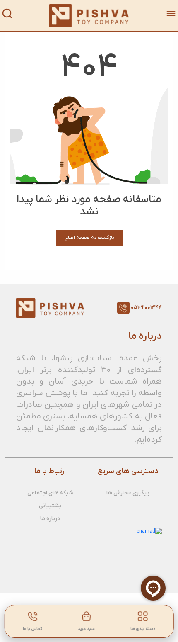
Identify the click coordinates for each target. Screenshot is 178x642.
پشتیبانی (50, 506)
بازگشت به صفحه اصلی (89, 237)
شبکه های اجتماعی (50, 493)
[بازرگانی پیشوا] (89, 15)
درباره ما (50, 519)
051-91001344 (146, 307)
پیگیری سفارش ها (127, 493)
